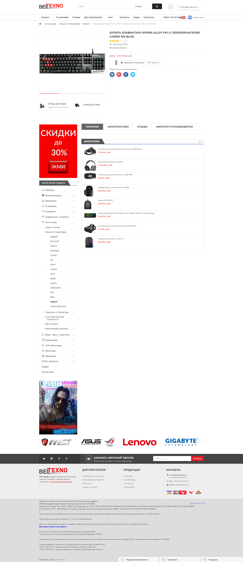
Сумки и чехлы (53, 227)
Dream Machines (58, 306)
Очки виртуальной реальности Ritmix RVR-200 (117, 226)
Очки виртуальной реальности (55, 318)
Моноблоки (50, 200)
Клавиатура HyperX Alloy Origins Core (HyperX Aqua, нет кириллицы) (126, 213)
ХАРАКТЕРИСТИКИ (118, 126)
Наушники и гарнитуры (57, 312)
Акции (136, 17)
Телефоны (129, 483)
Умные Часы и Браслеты (56, 334)
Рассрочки (149, 17)
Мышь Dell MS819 (105, 200)
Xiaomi (54, 283)
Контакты (124, 17)
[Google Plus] (119, 74)
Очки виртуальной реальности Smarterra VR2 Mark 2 (120, 149)
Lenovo (54, 269)
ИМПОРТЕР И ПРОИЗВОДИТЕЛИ (174, 126)
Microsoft (55, 241)
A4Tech (54, 246)
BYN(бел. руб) (198, 17)
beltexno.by (182, 485)
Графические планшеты (56, 217)
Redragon (55, 250)
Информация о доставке (94, 476)
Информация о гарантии (94, 480)
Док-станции (52, 324)
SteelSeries (56, 287)
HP (52, 259)
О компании (62, 17)
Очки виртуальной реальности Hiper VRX (115, 174)
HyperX (86, 24)
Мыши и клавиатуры (69, 24)
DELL (53, 297)
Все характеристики (118, 47)
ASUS (53, 273)
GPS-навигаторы (53, 345)
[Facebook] (125, 74)
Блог (110, 17)
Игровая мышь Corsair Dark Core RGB (113, 187)
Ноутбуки (49, 190)
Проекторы (50, 356)
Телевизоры (50, 206)
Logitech (54, 236)
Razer (53, 264)
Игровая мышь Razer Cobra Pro (111, 238)
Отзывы (76, 17)
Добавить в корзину (133, 62)
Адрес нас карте (90, 487)
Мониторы (50, 350)
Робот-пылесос (50, 361)
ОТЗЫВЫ (142, 126)
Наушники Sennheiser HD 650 (110, 162)
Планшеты (50, 211)
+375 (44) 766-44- (180, 481)
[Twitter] (112, 74)
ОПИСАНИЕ (92, 126)
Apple (53, 278)
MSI (52, 292)
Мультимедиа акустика (57, 328)
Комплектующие (52, 195)
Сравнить (155, 62)
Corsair (54, 255)
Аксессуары (50, 24)
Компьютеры (51, 340)
